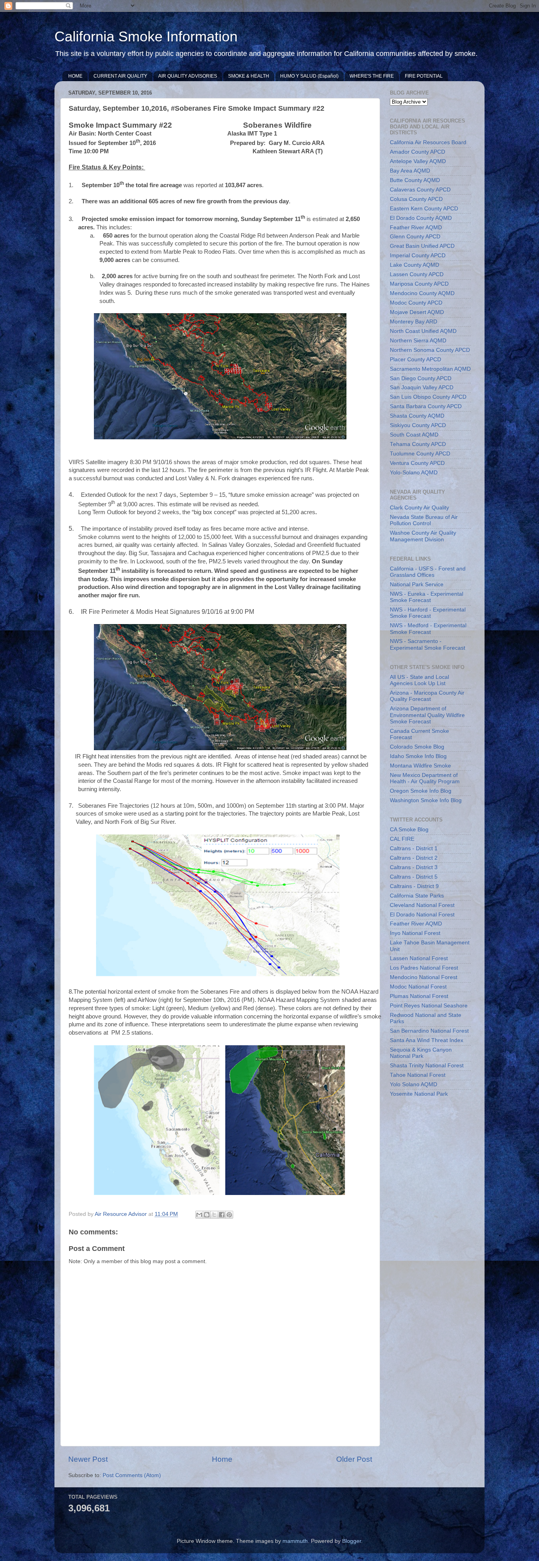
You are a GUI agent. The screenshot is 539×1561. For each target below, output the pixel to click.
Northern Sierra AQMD (418, 341)
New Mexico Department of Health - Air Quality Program (425, 778)
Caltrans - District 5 (414, 877)
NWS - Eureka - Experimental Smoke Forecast (426, 597)
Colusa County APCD (416, 199)
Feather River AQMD (416, 227)
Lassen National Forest (419, 958)
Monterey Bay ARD (413, 322)
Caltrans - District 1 (414, 848)
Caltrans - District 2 (414, 858)
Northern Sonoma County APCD (430, 350)
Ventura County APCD (417, 463)
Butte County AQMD (415, 180)
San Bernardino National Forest (429, 1031)
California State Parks (417, 896)
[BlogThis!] (207, 1215)
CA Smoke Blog (409, 830)
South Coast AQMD (414, 435)
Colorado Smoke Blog (417, 747)
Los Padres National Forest (424, 968)
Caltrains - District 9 (414, 886)
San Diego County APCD (420, 378)
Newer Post (88, 1459)
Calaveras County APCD (420, 190)
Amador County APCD (417, 152)
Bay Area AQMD (410, 171)
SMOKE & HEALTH (248, 76)
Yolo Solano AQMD (413, 1084)
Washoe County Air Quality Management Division (423, 536)
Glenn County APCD (415, 237)
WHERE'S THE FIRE (372, 76)
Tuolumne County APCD (420, 454)
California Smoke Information (146, 36)
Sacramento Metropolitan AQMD (430, 369)
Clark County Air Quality (419, 508)
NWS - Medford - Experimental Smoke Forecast (428, 629)
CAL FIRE (402, 839)
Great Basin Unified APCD (422, 246)
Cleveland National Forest (422, 905)
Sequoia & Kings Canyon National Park (421, 1053)
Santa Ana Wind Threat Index (426, 1040)
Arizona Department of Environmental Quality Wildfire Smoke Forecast (427, 715)
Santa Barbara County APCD (426, 406)
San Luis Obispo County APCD (428, 397)
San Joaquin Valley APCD (421, 387)
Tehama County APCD (418, 444)
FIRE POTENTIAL (424, 76)
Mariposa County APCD (419, 284)
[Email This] (199, 1215)
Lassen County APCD (417, 274)
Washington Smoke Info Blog (426, 800)
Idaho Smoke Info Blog (418, 756)
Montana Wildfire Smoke (420, 766)
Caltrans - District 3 (414, 867)
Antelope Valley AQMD (418, 161)
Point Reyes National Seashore (429, 1006)
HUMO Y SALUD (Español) (309, 76)
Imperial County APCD (417, 255)
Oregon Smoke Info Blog (420, 791)
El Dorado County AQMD (421, 218)
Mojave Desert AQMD (417, 312)
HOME (75, 76)
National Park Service (417, 584)
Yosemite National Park (419, 1094)
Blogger (351, 1541)
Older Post (354, 1459)
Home (222, 1459)
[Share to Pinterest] (229, 1215)
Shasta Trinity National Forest (427, 1066)
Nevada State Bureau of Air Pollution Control (424, 520)
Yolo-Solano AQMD (414, 473)
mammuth (295, 1541)
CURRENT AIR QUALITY (120, 76)
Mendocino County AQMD (422, 293)
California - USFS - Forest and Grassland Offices (428, 572)
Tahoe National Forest (417, 1075)
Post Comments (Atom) (132, 1475)
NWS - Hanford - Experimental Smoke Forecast (428, 613)
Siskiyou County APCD (418, 425)
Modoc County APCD (416, 303)
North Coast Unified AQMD (423, 331)
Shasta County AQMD (417, 416)
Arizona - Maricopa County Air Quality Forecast (427, 696)
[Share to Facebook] (222, 1215)
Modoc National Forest (418, 987)
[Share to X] (214, 1215)
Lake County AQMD (414, 265)
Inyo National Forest (415, 933)
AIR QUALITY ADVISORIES (187, 76)
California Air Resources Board (428, 142)
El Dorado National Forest (422, 915)
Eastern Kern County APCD (424, 209)
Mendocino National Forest (423, 977)
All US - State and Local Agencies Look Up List (419, 680)
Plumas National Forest (419, 996)
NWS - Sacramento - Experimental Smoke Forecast (427, 644)
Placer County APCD (415, 359)
